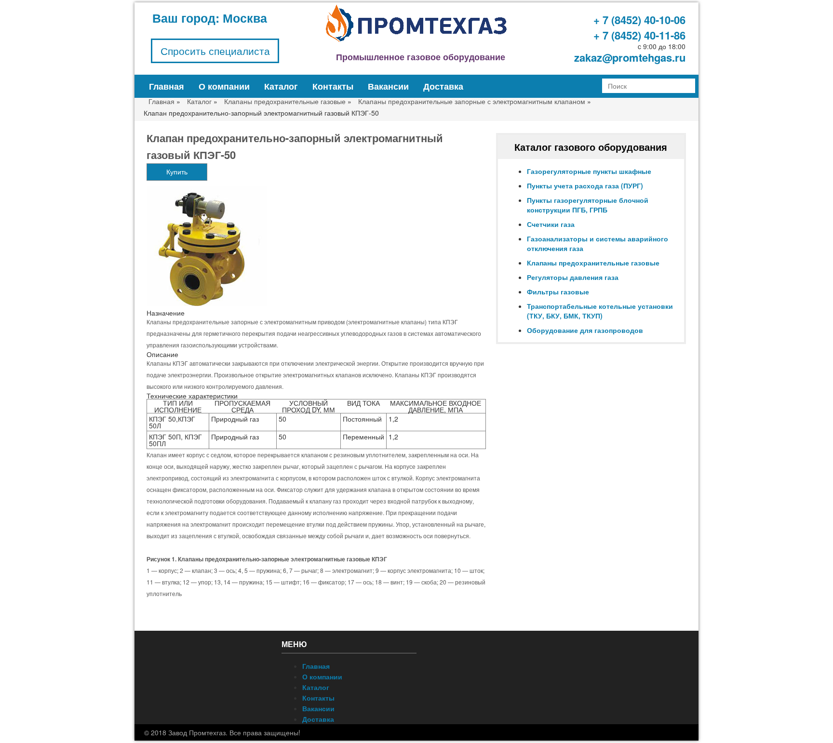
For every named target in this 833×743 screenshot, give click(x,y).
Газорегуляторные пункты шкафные (589, 171)
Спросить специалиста (215, 50)
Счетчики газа (551, 224)
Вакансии (388, 86)
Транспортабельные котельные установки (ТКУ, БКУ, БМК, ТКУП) (600, 310)
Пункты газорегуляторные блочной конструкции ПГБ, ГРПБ (587, 204)
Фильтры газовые (558, 291)
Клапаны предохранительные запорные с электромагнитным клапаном (471, 101)
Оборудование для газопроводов (585, 330)
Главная (166, 86)
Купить (177, 172)
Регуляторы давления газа (572, 277)
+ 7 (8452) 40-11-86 (639, 35)
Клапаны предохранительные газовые (285, 101)
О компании (224, 86)
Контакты (332, 86)
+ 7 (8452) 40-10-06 (639, 19)
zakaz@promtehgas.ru (629, 57)
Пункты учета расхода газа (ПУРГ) (585, 185)
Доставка (443, 86)
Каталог (281, 86)
